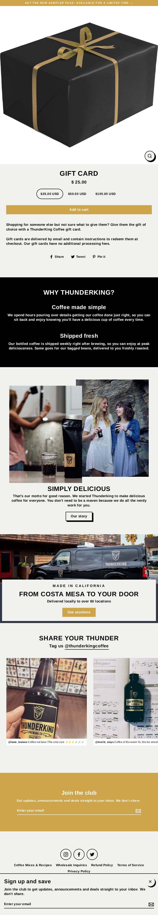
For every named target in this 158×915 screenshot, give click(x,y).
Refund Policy (102, 865)
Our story (79, 516)
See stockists (79, 612)
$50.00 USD (77, 194)
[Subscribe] (137, 811)
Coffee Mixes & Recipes (33, 865)
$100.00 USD (105, 194)
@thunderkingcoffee (87, 645)
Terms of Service (130, 865)
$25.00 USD (50, 194)
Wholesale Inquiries (71, 865)
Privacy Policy (79, 871)
